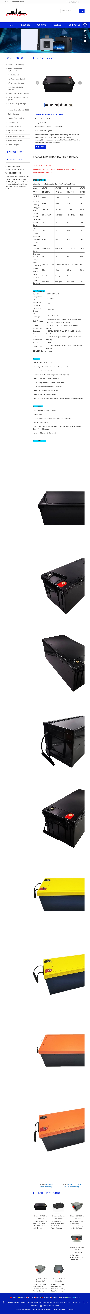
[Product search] (82, 11)
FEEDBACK (57, 25)
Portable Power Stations (15, 118)
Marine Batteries (13, 114)
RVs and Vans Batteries (15, 83)
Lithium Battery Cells (14, 140)
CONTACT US (74, 25)
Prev (37, 83)
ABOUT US (41, 25)
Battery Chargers (13, 145)
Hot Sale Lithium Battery (15, 64)
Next (80, 83)
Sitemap (71, 1309)
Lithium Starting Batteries (16, 136)
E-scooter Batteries (14, 126)
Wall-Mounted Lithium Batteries (18, 93)
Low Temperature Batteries (16, 79)
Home (11, 25)
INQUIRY (40, 147)
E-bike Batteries (12, 122)
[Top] (85, 42)
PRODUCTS (25, 25)
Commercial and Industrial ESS (18, 110)
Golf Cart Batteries (13, 75)
